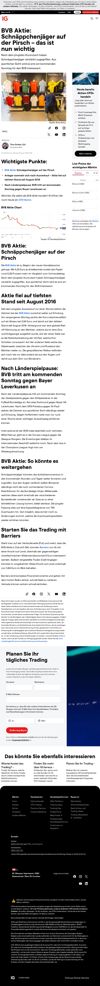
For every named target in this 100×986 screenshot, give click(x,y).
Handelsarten (37, 797)
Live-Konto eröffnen (90, 12)
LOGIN (77, 12)
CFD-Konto (25, 199)
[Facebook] (57, 128)
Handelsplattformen (59, 797)
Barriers (44, 547)
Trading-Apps (56, 804)
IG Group (69, 978)
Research (75, 797)
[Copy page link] (49, 128)
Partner (77, 978)
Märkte (15, 797)
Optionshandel (37, 801)
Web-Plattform (56, 801)
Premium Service (38, 808)
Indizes (15, 804)
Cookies (36, 876)
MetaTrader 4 (56, 815)
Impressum (29, 873)
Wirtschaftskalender (80, 804)
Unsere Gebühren (38, 812)
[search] (92, 18)
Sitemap (19, 873)
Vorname (10, 682)
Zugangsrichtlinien (20, 740)
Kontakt (14, 836)
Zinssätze (16, 812)
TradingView (55, 808)
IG (13, 873)
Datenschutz (18, 876)
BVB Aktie (10, 169)
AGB (37, 873)
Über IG (28, 876)
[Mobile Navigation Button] (97, 18)
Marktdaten (76, 801)
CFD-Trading (36, 804)
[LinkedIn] (64, 134)
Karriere (85, 978)
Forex (14, 801)
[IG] (5, 18)
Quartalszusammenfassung (34, 641)
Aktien (4, 131)
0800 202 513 (17, 850)
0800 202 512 (17, 844)
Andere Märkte (19, 815)
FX (87, 173)
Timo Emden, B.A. (18, 144)
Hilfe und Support (35, 844)
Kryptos (78, 173)
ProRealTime (55, 812)
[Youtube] (57, 134)
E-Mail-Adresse (13, 694)
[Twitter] (49, 134)
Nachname (39, 682)
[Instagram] (64, 128)
